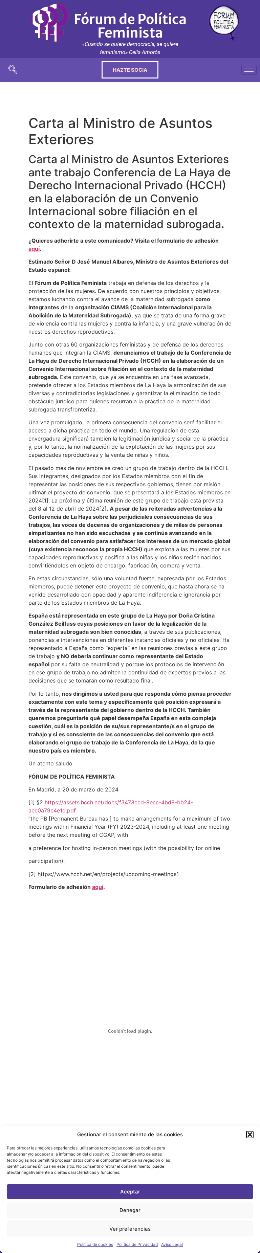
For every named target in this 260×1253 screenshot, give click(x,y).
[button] (249, 1134)
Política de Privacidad (137, 1244)
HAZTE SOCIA (130, 70)
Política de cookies (95, 1244)
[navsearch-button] (12, 69)
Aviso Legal (172, 1244)
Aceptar (130, 1191)
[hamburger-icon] (249, 70)
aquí (34, 248)
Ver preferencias (130, 1229)
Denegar (130, 1210)
